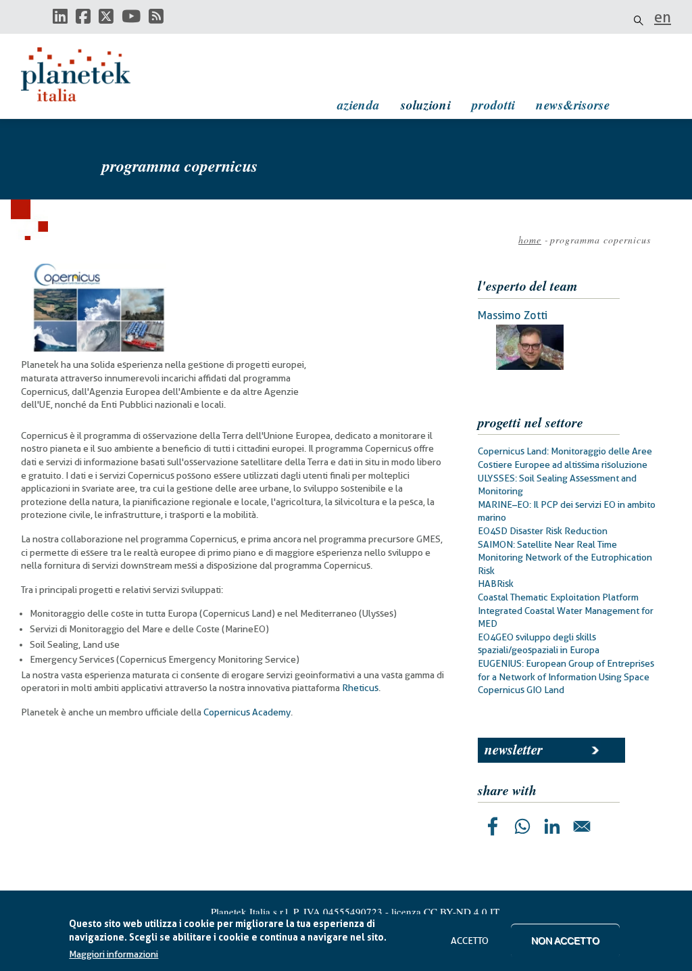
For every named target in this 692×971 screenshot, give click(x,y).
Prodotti (493, 104)
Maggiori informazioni (113, 954)
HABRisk (496, 583)
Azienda (358, 104)
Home (529, 239)
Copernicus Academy (247, 712)
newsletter (514, 749)
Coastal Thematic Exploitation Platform (558, 597)
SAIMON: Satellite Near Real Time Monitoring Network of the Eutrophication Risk (565, 557)
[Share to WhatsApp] (522, 826)
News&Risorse (573, 104)
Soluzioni (426, 104)
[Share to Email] (581, 826)
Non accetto (565, 940)
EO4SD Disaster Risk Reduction (543, 530)
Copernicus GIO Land (521, 689)
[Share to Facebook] (492, 826)
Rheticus (360, 687)
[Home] (88, 74)
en (662, 17)
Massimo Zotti (512, 315)
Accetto (470, 940)
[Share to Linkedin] (552, 826)
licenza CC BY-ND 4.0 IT (445, 911)
